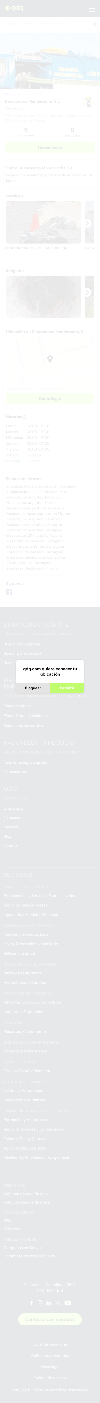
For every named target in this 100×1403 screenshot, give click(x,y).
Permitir (67, 688)
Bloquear (33, 688)
